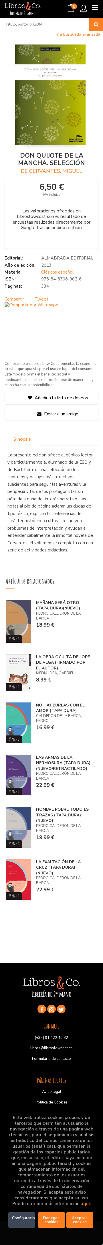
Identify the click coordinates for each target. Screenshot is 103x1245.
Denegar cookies (51, 1220)
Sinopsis (22, 439)
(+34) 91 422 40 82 (51, 1037)
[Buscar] (96, 24)
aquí (85, 1204)
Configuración (23, 1218)
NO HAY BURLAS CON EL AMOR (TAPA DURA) (60, 708)
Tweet (41, 299)
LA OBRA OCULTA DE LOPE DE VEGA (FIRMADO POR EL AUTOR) (63, 662)
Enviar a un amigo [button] (60, 414)
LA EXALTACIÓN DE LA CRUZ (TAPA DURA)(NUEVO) (58, 867)
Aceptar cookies (80, 1220)
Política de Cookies (51, 1102)
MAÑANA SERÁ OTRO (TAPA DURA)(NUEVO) (58, 605)
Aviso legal (51, 1091)
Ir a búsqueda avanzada (78, 34)
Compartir (14, 299)
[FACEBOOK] (41, 1009)
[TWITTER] (61, 1009)
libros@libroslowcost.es (51, 1048)
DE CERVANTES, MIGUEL (51, 171)
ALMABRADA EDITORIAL (67, 258)
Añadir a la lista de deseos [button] (61, 398)
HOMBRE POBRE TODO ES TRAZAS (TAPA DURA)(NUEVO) (62, 815)
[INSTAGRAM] (51, 1009)
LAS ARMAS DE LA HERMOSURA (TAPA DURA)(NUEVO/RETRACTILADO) (63, 763)
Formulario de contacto (51, 1058)
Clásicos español (57, 272)
